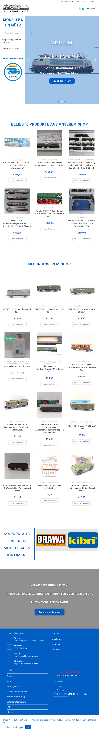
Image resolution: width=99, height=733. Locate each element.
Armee (83, 482)
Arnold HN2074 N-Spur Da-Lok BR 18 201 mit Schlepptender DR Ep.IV (49, 214)
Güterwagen (20, 482)
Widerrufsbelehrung (16, 696)
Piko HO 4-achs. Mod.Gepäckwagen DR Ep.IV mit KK (49, 369)
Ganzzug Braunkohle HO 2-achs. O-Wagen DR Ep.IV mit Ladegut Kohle (17, 488)
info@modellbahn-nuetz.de (85, 2)
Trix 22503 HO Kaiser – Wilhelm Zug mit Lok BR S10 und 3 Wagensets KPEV (81, 223)
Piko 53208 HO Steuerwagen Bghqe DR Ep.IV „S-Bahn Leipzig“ (49, 163)
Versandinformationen (17, 691)
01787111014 (65, 2)
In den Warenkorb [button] (17, 180)
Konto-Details (57, 649)
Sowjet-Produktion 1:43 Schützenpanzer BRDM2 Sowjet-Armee (82, 488)
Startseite (11, 676)
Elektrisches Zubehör (12, 363)
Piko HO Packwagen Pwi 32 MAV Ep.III (82, 427)
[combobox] (13, 48)
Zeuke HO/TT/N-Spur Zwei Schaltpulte (49, 486)
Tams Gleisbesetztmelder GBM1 (17, 366)
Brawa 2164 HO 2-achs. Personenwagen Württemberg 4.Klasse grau (17, 427)
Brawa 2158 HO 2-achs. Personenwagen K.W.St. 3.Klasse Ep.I (82, 367)
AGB (9, 681)
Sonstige (84, 423)
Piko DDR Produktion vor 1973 (51, 362)
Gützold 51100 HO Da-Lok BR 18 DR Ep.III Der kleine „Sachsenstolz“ (17, 165)
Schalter (56, 482)
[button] (28, 60)
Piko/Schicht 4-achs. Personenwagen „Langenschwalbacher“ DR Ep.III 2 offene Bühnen (49, 428)
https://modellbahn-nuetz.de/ (27, 663)
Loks (13, 159)
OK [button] (28, 727)
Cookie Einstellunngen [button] (13, 727)
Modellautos (76, 482)
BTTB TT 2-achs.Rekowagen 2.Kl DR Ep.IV (81, 310)
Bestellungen (57, 639)
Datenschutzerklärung (16, 701)
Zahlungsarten (13, 686)
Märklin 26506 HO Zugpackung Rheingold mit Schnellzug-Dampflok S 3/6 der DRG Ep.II (81, 165)
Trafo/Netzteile (24, 363)
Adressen (55, 644)
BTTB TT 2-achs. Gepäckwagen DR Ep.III (49, 310)
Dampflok (19, 159)
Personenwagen (52, 159)
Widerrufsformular (67, 673)
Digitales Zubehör (24, 361)
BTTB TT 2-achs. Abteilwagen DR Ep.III (17, 310)
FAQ (9, 707)
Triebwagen (19, 217)
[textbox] (13, 48)
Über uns (11, 712)
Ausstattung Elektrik (11, 361)
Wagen (44, 159)
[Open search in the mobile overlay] (17, 33)
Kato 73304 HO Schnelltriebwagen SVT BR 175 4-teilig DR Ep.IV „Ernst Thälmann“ (17, 223)
